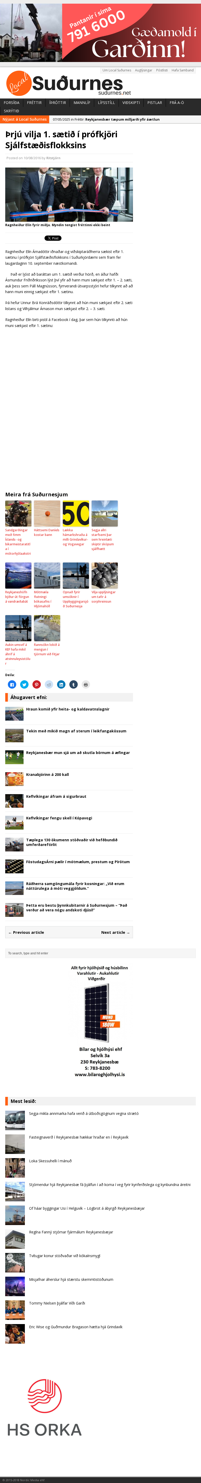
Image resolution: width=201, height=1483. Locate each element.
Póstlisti (162, 70)
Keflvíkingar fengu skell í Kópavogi (59, 817)
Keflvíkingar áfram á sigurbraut (56, 796)
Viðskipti (131, 102)
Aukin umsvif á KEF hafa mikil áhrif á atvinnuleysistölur (17, 654)
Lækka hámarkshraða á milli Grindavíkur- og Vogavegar (75, 537)
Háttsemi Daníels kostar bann (46, 532)
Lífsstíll (106, 102)
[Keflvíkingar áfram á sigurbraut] (14, 804)
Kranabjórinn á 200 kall (47, 774)
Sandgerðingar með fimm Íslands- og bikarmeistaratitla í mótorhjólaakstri (18, 542)
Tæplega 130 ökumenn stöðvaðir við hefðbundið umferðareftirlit (72, 842)
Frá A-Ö (177, 102)
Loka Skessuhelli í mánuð (50, 1160)
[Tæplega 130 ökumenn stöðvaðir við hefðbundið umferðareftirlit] (14, 848)
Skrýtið (11, 110)
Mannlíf (82, 102)
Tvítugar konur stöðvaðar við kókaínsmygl (64, 1255)
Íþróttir (57, 102)
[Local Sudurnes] (100, 82)
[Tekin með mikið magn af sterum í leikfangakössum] (14, 739)
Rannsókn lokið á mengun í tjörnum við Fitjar (47, 649)
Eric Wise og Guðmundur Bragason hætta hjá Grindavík (75, 1326)
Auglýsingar (143, 70)
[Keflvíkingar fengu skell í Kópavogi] (14, 826)
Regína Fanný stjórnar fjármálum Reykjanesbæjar (71, 1231)
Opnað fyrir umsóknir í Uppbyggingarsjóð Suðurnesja (75, 599)
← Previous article (26, 932)
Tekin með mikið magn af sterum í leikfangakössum (76, 730)
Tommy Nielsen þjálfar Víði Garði (57, 1303)
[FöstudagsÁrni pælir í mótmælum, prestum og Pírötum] (14, 870)
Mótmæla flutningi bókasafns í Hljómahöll (42, 599)
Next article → (115, 932)
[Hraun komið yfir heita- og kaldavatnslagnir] (14, 717)
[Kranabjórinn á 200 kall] (14, 782)
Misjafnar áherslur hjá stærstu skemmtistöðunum (71, 1279)
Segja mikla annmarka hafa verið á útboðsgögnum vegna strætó (84, 1113)
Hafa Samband (183, 70)
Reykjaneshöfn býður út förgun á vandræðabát (17, 597)
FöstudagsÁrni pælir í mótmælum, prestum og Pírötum (78, 861)
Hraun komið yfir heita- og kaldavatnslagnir (67, 709)
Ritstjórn (53, 158)
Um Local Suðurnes (117, 70)
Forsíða (11, 102)
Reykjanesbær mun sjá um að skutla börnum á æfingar (78, 752)
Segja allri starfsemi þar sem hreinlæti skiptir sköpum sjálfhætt (103, 539)
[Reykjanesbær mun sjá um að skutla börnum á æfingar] (14, 761)
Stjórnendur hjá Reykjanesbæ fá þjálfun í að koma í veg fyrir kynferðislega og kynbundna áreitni (110, 1184)
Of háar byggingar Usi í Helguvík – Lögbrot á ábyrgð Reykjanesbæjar (87, 1208)
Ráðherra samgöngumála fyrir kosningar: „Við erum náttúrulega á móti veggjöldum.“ (75, 886)
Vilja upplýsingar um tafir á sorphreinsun (104, 597)
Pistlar (154, 102)
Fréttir (34, 102)
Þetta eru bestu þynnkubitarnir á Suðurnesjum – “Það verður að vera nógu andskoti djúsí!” (76, 907)
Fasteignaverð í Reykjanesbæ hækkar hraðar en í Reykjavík (79, 1137)
